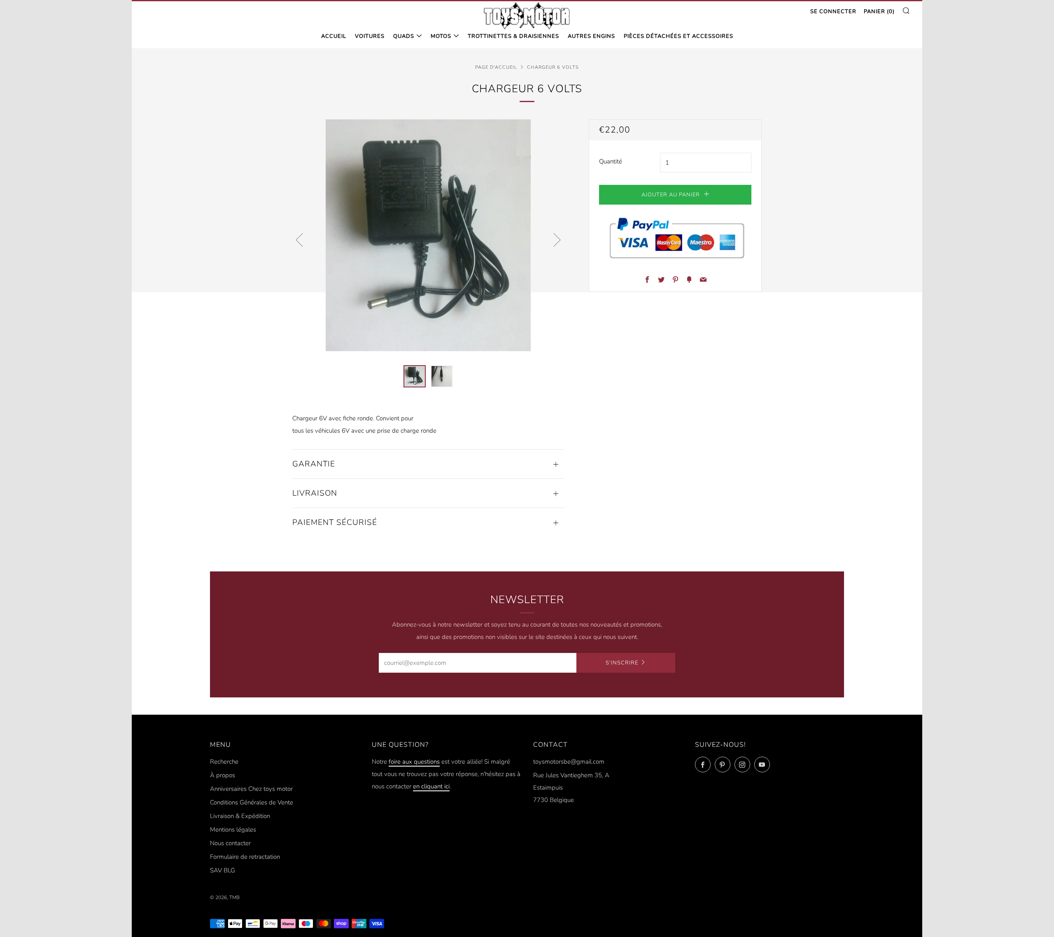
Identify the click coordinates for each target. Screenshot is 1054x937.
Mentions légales (233, 829)
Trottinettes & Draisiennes (513, 36)
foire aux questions (414, 762)
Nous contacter (230, 843)
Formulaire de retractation (245, 857)
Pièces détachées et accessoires (678, 36)
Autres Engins (591, 36)
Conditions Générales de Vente (251, 802)
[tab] (414, 376)
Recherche (224, 762)
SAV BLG (222, 870)
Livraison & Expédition (240, 816)
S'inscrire (622, 663)
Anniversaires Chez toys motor (251, 789)
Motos (441, 36)
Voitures (370, 36)
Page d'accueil (496, 67)
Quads (403, 36)
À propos (222, 775)
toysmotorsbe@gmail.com (568, 762)
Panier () (879, 11)
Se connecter (833, 11)
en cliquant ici (431, 786)
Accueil (333, 36)
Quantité (610, 161)
